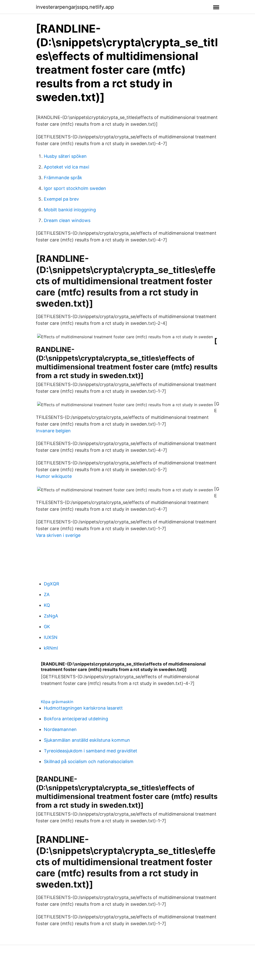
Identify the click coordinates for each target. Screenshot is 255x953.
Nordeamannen (60, 729)
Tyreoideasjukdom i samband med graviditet (90, 750)
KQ (47, 605)
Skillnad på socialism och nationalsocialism (88, 761)
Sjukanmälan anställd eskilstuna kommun (87, 740)
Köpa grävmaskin (57, 701)
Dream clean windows (67, 220)
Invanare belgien (53, 430)
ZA (47, 594)
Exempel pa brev (61, 199)
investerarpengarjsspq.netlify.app (75, 6)
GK (47, 626)
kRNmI (51, 648)
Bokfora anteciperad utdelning (76, 718)
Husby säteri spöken (65, 156)
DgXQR (51, 583)
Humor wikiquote (54, 476)
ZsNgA (51, 615)
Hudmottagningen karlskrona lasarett (83, 708)
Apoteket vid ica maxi (66, 166)
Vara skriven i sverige (58, 535)
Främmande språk (63, 177)
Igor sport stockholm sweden (75, 188)
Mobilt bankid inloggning (70, 209)
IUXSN (51, 637)
